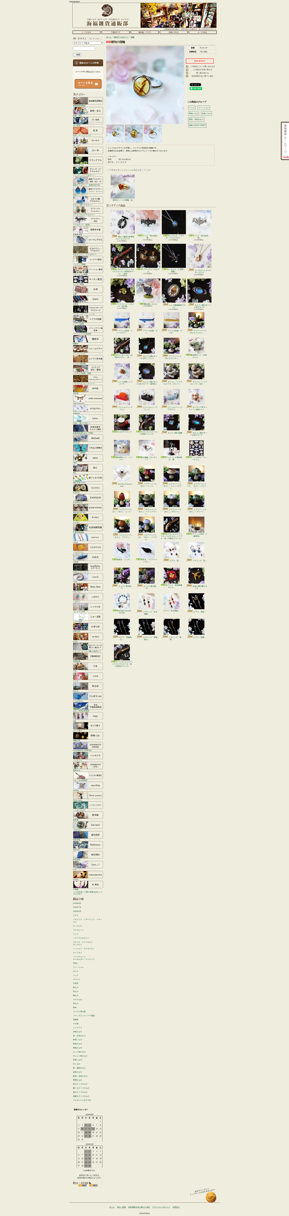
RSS (82, 1185)
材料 (75, 1007)
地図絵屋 (76, 661)
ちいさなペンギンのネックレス (203, 271)
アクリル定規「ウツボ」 (175, 332)
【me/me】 (77, 830)
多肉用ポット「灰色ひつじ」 (199, 356)
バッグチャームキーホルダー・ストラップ (84, 958)
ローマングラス (79, 244)
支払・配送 (121, 1207)
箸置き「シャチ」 (124, 560)
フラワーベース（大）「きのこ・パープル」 (147, 537)
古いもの (76, 145)
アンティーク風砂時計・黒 (174, 458)
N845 (75, 463)
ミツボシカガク (79, 810)
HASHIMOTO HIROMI (82, 750)
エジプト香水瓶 (79, 363)
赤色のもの (77, 1032)
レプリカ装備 (78, 324)
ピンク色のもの (79, 1052)
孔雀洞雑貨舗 (78, 532)
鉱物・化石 (77, 115)
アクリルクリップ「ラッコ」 (149, 408)
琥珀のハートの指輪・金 (123, 200)
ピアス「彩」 (175, 561)
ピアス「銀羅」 (200, 637)
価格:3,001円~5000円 (197, 125)
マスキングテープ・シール (84, 314)
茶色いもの (77, 1060)
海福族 (75, 1019)
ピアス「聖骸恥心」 (125, 638)
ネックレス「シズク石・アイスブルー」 (175, 237)
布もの (75, 991)
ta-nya (75, 641)
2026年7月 (77, 907)
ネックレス (77, 926)
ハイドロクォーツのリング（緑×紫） (125, 305)
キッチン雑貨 (78, 284)
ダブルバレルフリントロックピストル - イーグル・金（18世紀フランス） (171, 536)
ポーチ (75, 971)
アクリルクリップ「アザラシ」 (174, 408)
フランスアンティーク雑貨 (84, 1016)
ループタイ (77, 953)
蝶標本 (75, 344)
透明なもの (77, 1080)
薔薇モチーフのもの (81, 1096)
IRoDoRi (76, 443)
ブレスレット (78, 930)
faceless (76, 879)
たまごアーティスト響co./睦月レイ (87, 651)
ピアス (75, 915)
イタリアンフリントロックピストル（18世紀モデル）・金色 (123, 271)
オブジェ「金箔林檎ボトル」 (174, 586)
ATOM (93, 1185)
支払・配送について (115, 32)
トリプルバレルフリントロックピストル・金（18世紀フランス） (122, 664)
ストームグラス (79, 354)
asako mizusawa (79, 403)
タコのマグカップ (124, 432)
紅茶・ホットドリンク (82, 135)
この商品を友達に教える (202, 70)
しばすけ (76, 602)
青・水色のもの (79, 1036)
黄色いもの (77, 1040)
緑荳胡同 (76, 860)
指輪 (132, 37)
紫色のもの (77, 1048)
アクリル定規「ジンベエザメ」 (125, 332)
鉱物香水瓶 (77, 235)
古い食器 (76, 125)
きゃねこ (76, 522)
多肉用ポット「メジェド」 (124, 458)
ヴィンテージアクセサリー (84, 175)
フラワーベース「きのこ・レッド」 (148, 485)
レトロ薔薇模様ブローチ (177, 306)
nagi (74, 721)
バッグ (75, 975)
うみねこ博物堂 (79, 453)
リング (75, 934)
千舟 (75, 671)
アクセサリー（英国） (82, 225)
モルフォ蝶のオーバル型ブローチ (202, 306)
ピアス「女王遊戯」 (171, 611)
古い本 (75, 155)
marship (76, 790)
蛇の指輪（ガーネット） (149, 458)
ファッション (78, 967)
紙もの (75, 987)
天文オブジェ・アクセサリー (84, 254)
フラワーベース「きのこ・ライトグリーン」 (147, 511)
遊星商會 (76, 840)
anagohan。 (77, 413)
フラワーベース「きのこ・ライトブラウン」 (172, 486)
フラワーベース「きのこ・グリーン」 (196, 510)
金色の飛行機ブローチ (200, 587)
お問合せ (173, 32)
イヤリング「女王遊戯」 (150, 613)
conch (75, 582)
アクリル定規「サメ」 (150, 332)
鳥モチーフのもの (80, 1084)
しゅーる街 (77, 621)
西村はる (76, 770)
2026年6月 (77, 911)
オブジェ (76, 979)
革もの (75, 1003)
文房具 (75, 304)
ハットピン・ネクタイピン (84, 949)
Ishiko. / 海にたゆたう (81, 423)
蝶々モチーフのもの (81, 1088)
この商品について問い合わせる (202, 66)
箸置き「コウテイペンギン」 (149, 560)
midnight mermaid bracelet (124, 612)
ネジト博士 (77, 731)
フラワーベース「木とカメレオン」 (197, 332)
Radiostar (76, 850)
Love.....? (76, 869)
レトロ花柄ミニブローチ (125, 383)
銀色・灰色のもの (80, 1076)
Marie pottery (78, 800)
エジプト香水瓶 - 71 (125, 587)
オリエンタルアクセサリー (84, 215)
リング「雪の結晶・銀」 (202, 237)
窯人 (75, 473)
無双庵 (75, 820)
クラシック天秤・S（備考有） (199, 535)
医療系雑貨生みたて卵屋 (83, 433)
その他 (75, 1024)
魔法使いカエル (150, 304)
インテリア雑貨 (79, 264)
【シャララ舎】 (79, 612)
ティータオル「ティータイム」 (199, 458)
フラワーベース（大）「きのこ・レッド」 (122, 510)
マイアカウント (87, 38)
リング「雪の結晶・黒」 (151, 237)
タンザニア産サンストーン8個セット (198, 408)
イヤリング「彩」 (200, 561)
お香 (75, 294)
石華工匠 (76, 631)
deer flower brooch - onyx (125, 485)
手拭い (75, 963)
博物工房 (76, 740)
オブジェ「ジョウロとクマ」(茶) (198, 383)
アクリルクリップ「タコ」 (125, 408)
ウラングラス (78, 165)
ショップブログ (144, 32)
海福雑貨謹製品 (79, 106)
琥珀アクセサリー (80, 195)
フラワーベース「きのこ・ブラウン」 (122, 536)
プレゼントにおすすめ (82, 1100)
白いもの (76, 1064)
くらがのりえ (78, 552)
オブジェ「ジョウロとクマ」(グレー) (173, 383)
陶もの (75, 995)
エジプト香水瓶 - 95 (150, 587)
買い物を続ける (202, 73)
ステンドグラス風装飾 (82, 334)
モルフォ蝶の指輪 (175, 433)
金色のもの (77, 1072)
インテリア (77, 1028)
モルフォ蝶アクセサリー (83, 205)
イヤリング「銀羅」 (175, 638)
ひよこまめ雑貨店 (80, 780)
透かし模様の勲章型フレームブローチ (124, 238)
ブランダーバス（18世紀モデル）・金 (123, 356)
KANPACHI (77, 502)
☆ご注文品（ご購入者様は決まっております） (87, 893)
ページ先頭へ (211, 1198)
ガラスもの (77, 1000)
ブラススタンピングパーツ (84, 383)
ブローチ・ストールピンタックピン (83, 943)
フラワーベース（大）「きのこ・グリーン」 (196, 486)
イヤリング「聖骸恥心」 (150, 638)
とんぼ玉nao (78, 701)
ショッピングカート (202, 32)
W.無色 (76, 889)
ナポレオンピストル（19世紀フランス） (148, 433)
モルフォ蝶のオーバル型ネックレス (148, 357)
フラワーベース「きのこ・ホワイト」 (172, 510)
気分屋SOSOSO (79, 512)
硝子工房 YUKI (79, 483)
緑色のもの (77, 1044)
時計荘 (75, 691)
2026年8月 (77, 903)
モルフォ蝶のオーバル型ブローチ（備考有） (147, 383)
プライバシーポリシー (161, 1207)
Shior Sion (77, 592)
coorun (75, 542)
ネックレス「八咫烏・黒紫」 (176, 270)
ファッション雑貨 (80, 274)
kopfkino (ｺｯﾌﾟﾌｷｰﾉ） (81, 572)
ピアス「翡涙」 (200, 612)
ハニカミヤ (77, 760)
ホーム (86, 32)
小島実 (75, 562)
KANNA (76, 492)
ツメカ (75, 681)
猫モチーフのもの (80, 1092)
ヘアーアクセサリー (81, 938)
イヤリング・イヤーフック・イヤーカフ (87, 920)
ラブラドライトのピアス (151, 270)
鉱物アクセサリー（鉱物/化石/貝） (87, 185)
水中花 (75, 393)
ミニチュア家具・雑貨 (82, 373)
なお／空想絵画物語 (81, 711)
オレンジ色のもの (80, 1056)
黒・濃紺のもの (79, 1068)
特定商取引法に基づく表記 (202, 76)
